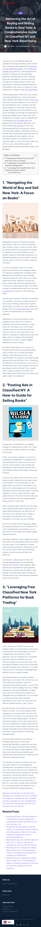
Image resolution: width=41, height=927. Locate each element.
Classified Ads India (21, 796)
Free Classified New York (22, 121)
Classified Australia (16, 69)
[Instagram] (20, 925)
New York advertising (29, 90)
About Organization (9, 884)
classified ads (14, 562)
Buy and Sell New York (25, 793)
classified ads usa (21, 798)
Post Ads (27, 803)
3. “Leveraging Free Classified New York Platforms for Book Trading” (19, 169)
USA (20, 13)
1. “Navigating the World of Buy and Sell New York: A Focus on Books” (19, 159)
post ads (20, 126)
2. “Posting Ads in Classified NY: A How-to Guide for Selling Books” (20, 164)
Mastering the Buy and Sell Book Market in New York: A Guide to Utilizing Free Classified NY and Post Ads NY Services (22, 842)
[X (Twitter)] (17, 925)
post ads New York (22, 309)
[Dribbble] (24, 925)
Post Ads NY (19, 806)
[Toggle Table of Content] (34, 155)
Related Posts (16, 172)
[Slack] (27, 925)
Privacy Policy (7, 906)
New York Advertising (15, 803)
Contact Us (6, 909)
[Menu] (38, 3)
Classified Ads (7, 796)
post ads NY (7, 291)
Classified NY (15, 801)
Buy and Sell (11, 793)
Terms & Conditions (9, 911)
